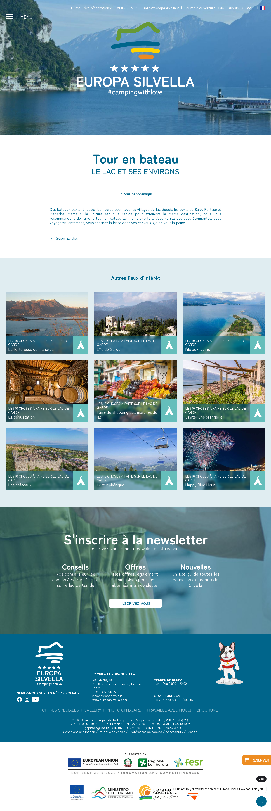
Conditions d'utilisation (79, 731)
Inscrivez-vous (135, 603)
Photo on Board (124, 709)
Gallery (92, 709)
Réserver (260, 760)
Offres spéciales (60, 709)
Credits (192, 731)
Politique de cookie (112, 731)
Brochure (207, 709)
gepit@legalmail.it (97, 727)
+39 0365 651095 (126, 7)
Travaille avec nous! (169, 709)
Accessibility (175, 731)
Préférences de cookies (146, 731)
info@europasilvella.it (161, 7)
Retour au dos (65, 238)
